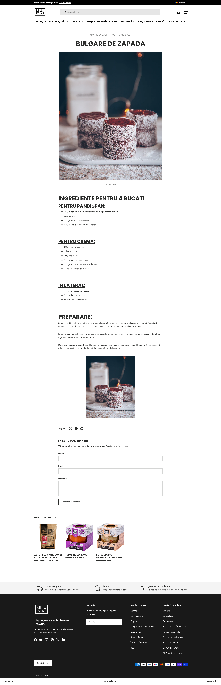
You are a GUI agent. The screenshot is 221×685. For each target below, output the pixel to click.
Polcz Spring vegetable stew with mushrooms (109, 557)
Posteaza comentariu (71, 501)
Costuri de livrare (171, 647)
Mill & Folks (44, 675)
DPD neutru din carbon (173, 653)
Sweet (128, 35)
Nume (61, 453)
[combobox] (110, 12)
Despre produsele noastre (102, 21)
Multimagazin (57, 21)
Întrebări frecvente (167, 21)
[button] (181, 2)
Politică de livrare (170, 642)
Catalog (38, 21)
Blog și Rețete (145, 21)
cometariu (62, 478)
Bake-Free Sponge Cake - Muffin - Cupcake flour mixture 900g (48, 557)
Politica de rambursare (173, 637)
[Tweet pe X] (70, 428)
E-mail (60, 466)
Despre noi (126, 21)
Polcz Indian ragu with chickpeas (76, 556)
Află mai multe (65, 2)
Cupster (76, 21)
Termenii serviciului (171, 631)
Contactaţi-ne (169, 615)
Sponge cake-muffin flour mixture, (107, 35)
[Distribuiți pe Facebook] (76, 428)
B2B (183, 21)
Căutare (166, 610)
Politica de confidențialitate (175, 626)
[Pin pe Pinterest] (82, 428)
